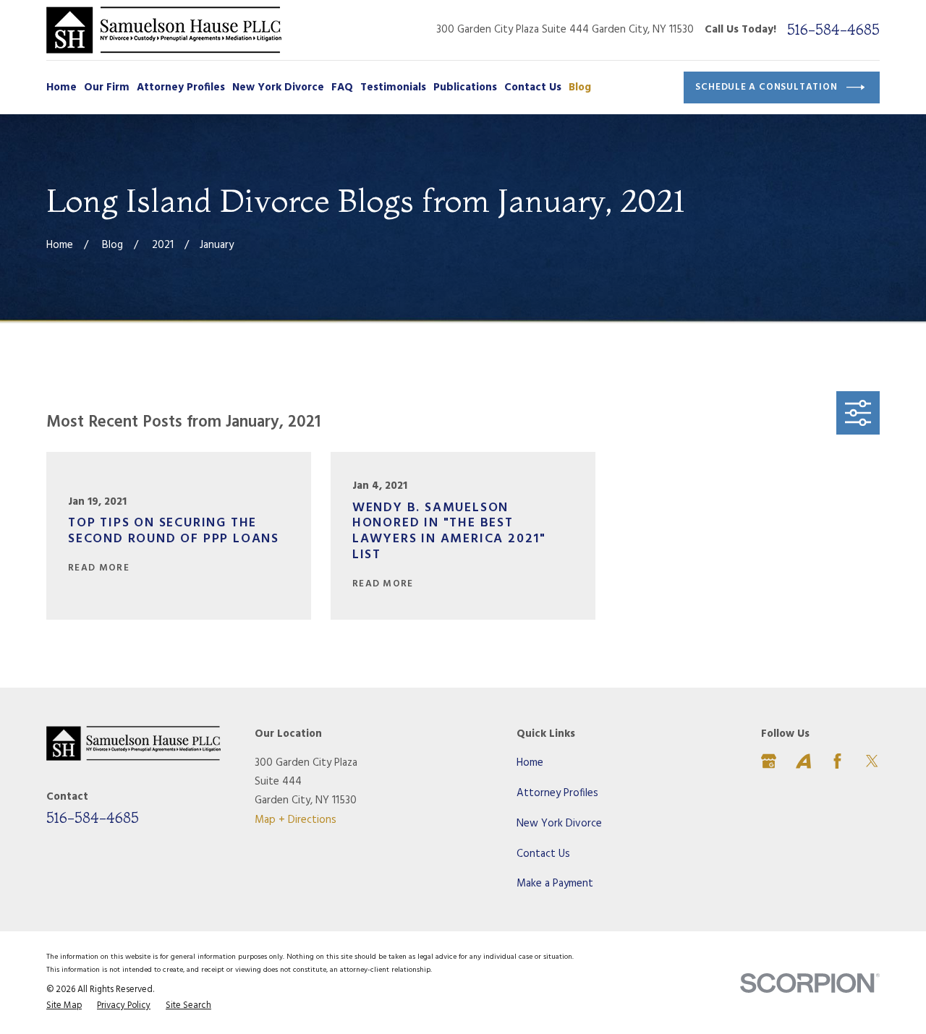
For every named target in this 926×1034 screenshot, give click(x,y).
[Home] (163, 30)
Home (530, 763)
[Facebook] (837, 761)
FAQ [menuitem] (342, 87)
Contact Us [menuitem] (532, 87)
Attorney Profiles (557, 793)
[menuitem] (64, 1006)
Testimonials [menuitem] (393, 87)
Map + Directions (295, 820)
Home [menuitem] (61, 87)
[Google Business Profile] (768, 761)
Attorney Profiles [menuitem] (181, 87)
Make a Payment (555, 883)
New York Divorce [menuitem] (278, 87)
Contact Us (543, 854)
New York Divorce (559, 823)
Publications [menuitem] (465, 87)
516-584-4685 (833, 29)
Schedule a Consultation (766, 87)
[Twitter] (872, 761)
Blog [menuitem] (580, 87)
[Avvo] (803, 761)
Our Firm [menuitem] (106, 87)
